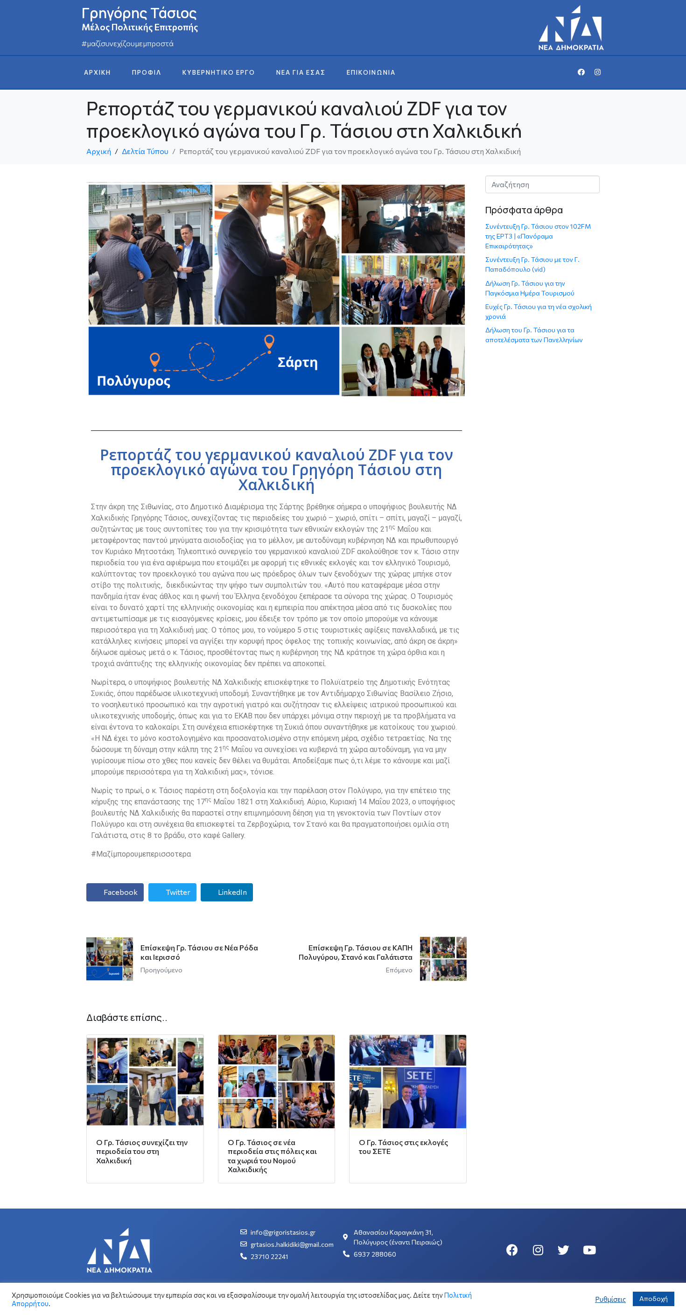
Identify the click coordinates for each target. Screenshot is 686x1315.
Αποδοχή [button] (653, 1298)
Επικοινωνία (371, 72)
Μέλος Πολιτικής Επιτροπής (140, 26)
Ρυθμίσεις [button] (610, 1299)
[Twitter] (563, 1250)
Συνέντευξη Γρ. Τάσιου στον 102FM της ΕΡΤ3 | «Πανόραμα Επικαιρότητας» (538, 236)
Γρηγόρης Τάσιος (139, 12)
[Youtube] (589, 1250)
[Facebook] (581, 72)
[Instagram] (597, 72)
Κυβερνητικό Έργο (218, 72)
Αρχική (97, 72)
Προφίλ (146, 72)
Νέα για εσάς (301, 72)
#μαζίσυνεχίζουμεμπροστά (128, 43)
